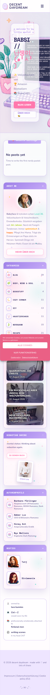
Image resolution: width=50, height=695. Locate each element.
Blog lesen (24, 104)
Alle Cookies (25, 345)
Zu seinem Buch (17, 455)
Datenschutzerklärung (30, 357)
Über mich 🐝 (24, 114)
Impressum (9, 675)
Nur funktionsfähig (25, 353)
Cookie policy (16, 357)
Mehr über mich (25, 252)
